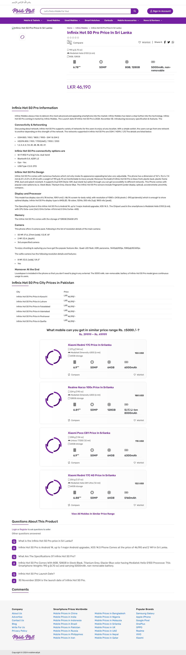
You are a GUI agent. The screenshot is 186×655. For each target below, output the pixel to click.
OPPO (139, 627)
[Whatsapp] (173, 42)
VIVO (138, 634)
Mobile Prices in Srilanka (108, 624)
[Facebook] (165, 42)
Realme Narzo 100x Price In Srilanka (91, 387)
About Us (17, 613)
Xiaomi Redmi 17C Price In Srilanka (89, 345)
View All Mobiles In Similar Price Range (93, 513)
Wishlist (146, 42)
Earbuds (108, 20)
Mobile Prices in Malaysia (108, 620)
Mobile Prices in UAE (106, 631)
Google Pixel (143, 620)
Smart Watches (92, 20)
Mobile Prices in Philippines (68, 634)
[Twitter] (168, 42)
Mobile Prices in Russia (65, 631)
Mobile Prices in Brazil (65, 624)
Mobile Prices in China (65, 613)
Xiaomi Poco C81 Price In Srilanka (89, 433)
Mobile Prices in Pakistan (66, 627)
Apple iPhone (143, 617)
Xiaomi (139, 638)
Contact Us (18, 620)
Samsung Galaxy (145, 613)
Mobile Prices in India (64, 617)
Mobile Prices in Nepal (107, 634)
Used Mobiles (53, 20)
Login (14, 529)
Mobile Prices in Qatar (106, 638)
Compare (78, 42)
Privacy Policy (19, 631)
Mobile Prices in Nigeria (107, 617)
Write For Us (18, 627)
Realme (140, 631)
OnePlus (140, 624)
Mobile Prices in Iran (64, 638)
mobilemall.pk (34, 652)
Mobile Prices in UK (105, 627)
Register (23, 529)
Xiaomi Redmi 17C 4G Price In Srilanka (92, 475)
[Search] (134, 11)
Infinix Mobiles (81, 28)
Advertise (17, 617)
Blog (14, 624)
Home (69, 28)
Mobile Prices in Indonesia (67, 620)
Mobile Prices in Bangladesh (110, 613)
